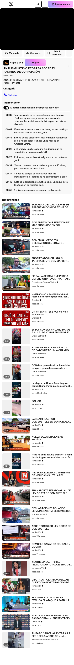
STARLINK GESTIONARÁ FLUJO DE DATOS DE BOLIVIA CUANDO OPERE (50, 349)
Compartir (35, 53)
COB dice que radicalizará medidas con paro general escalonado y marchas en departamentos (51, 367)
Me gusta (14, 53)
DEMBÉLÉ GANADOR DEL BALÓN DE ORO (51, 545)
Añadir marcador (57, 53)
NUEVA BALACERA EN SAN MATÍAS (47, 438)
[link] (13, 62)
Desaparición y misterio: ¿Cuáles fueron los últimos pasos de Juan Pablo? (50, 295)
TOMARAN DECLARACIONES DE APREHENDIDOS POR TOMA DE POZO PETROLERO (50, 206)
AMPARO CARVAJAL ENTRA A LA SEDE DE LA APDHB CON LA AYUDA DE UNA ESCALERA (51, 635)
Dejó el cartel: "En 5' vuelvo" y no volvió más (50, 313)
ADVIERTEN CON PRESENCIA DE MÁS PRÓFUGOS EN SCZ (51, 224)
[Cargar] (44, 4)
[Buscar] (38, 4)
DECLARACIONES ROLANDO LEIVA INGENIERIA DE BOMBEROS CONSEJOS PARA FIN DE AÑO (51, 510)
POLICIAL (37, 401)
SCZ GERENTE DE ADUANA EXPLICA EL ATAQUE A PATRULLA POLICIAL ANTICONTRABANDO (51, 599)
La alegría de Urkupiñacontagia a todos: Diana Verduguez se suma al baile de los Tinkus (51, 384)
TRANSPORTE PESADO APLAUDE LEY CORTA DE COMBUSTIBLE (51, 492)
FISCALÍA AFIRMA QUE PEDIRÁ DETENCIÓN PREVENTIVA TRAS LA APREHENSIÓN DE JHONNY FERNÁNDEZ (50, 277)
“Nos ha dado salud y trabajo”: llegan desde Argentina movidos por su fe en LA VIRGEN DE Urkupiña (52, 456)
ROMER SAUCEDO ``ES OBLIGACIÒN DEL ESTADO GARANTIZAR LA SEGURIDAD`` (49, 242)
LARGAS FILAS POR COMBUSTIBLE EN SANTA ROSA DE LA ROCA (50, 420)
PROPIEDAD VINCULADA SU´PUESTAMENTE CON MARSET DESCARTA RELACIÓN (49, 260)
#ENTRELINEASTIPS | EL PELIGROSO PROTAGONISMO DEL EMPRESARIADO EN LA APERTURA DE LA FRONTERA (52, 563)
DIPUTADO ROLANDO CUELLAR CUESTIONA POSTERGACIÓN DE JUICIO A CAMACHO (50, 581)
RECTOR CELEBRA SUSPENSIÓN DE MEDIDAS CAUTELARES (51, 474)
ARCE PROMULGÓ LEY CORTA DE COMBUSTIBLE (51, 527)
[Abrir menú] (5, 4)
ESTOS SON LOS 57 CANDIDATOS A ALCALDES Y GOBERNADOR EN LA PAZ (51, 331)
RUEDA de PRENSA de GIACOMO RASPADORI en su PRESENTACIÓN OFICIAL (51, 617)
